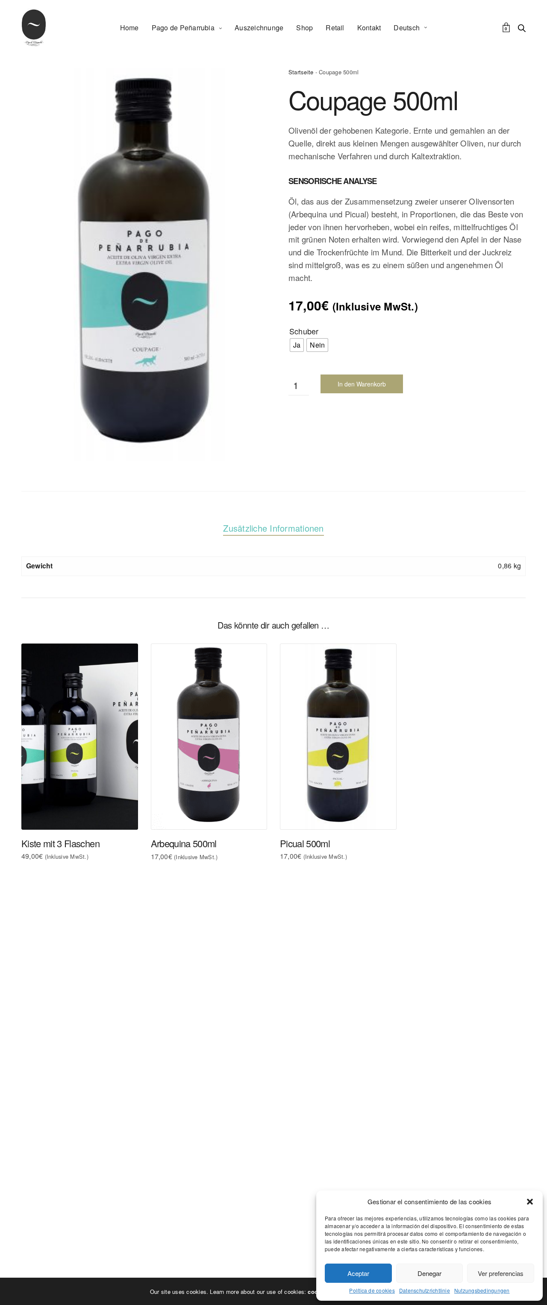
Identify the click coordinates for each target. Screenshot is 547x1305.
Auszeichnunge (259, 27)
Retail (335, 27)
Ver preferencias (500, 1273)
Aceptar (358, 1273)
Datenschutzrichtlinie (424, 1290)
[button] (530, 1201)
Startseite (300, 72)
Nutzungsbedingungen (482, 1290)
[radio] (296, 345)
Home (129, 27)
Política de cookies (372, 1290)
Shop (304, 27)
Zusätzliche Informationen (273, 528)
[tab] (273, 528)
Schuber (304, 331)
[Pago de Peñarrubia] (33, 28)
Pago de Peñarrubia (183, 27)
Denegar (429, 1273)
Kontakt (369, 27)
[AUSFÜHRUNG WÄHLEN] (42, 809)
